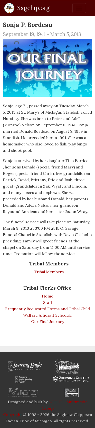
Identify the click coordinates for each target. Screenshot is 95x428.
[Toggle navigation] (79, 8)
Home (47, 296)
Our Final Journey (47, 321)
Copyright (12, 414)
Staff (47, 302)
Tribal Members (49, 271)
